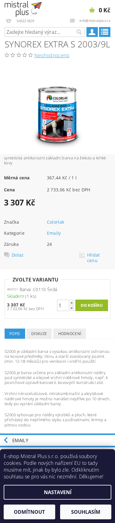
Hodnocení (69, 333)
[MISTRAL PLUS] (23, 8)
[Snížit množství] (71, 308)
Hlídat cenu (93, 257)
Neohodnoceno (52, 55)
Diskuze (39, 333)
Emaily (54, 233)
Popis (15, 333)
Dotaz (18, 255)
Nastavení (57, 492)
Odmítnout (29, 512)
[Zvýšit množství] (71, 302)
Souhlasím (85, 512)
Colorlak (55, 222)
